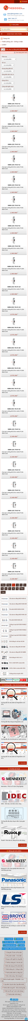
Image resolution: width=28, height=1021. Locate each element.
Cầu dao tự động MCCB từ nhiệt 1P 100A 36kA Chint (13, 269)
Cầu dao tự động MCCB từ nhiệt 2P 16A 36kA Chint (12, 432)
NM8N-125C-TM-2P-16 (14, 429)
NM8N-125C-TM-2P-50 (14, 531)
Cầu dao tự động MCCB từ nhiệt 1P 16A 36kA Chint (12, 106)
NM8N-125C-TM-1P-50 (14, 205)
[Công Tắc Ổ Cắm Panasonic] (4, 679)
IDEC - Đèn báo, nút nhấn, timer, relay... (11, 803)
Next (22, 588)
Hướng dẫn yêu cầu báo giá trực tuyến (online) (13, 739)
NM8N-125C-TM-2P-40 (14, 510)
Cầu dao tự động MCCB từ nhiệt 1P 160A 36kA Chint (13, 330)
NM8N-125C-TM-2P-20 (14, 449)
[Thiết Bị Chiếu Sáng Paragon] (24, 679)
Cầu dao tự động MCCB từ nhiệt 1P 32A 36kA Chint (12, 167)
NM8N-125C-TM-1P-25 (14, 144)
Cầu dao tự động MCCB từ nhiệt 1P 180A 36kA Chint (13, 351)
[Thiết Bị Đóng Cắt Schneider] (11, 679)
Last (3, 592)
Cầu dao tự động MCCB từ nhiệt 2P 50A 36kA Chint (12, 534)
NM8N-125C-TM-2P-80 (14, 571)
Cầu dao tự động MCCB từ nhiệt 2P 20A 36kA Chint (12, 452)
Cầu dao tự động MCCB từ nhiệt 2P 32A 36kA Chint (12, 493)
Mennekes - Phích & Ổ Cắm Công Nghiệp (12, 786)
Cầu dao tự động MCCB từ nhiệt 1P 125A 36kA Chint (13, 289)
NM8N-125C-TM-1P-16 (14, 103)
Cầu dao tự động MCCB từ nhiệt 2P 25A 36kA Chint (12, 473)
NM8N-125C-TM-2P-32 (14, 490)
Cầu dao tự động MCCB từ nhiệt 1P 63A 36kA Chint (12, 228)
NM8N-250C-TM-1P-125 (14, 307)
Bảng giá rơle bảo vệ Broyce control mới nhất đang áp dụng (13, 926)
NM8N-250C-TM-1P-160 (14, 327)
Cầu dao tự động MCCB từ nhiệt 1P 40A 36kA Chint (12, 188)
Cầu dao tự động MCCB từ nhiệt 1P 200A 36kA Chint (13, 371)
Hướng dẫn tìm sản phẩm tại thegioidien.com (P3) (13, 703)
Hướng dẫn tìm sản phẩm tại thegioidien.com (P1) (13, 757)
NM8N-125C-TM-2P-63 (14, 551)
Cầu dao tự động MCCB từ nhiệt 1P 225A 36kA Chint (13, 391)
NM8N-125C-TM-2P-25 (14, 470)
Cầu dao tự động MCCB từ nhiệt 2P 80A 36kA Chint (12, 574)
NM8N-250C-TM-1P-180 (14, 347)
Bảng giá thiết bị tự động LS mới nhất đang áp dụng (13, 907)
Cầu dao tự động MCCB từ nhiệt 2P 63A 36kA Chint (12, 554)
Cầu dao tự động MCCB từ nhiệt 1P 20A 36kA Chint (12, 127)
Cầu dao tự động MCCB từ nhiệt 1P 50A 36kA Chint (12, 208)
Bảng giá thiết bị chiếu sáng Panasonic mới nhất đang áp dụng (12, 888)
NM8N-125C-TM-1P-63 (14, 225)
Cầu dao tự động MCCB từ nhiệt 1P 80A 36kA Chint (12, 249)
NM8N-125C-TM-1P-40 (14, 185)
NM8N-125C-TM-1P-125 (14, 286)
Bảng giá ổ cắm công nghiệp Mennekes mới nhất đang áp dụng (13, 869)
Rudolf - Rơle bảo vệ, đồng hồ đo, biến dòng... (13, 840)
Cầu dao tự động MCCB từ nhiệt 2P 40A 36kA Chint (12, 513)
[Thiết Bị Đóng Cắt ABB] (18, 679)
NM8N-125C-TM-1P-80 (14, 246)
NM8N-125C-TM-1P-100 (14, 266)
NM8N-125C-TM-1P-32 (14, 164)
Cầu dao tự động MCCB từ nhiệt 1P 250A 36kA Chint (13, 412)
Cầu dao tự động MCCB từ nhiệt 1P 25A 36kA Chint (12, 147)
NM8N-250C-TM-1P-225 (14, 388)
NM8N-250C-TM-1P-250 (14, 409)
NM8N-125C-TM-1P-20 (14, 124)
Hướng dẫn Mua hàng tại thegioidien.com (12, 721)
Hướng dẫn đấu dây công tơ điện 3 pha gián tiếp (13, 822)
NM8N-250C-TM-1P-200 (14, 368)
